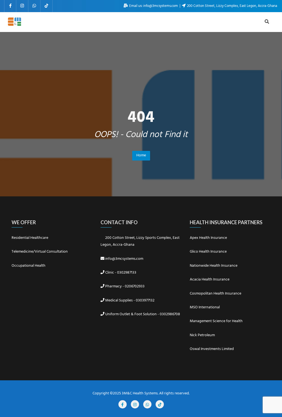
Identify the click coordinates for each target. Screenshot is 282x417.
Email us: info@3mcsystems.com (153, 6)
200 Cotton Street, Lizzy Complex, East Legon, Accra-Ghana (231, 6)
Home (141, 155)
